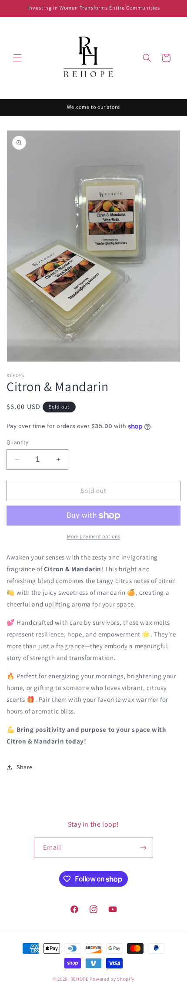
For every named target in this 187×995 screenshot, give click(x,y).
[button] (17, 57)
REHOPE (79, 979)
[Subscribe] (143, 848)
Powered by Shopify (112, 979)
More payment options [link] (93, 536)
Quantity (17, 442)
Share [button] (25, 767)
